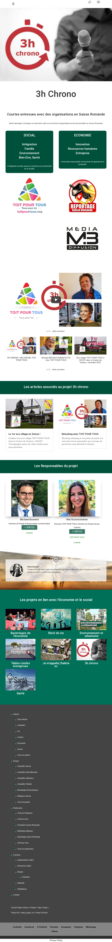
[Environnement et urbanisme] (91, 619)
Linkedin (29, 533)
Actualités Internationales (27, 772)
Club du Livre (23, 819)
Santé (20, 693)
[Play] (56, 299)
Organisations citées (26, 860)
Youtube (54, 927)
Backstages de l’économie (20, 634)
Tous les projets (24, 802)
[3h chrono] (91, 649)
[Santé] (20, 679)
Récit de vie (56, 633)
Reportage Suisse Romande (29, 837)
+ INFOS (29, 527)
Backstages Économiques (28, 790)
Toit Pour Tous (23, 843)
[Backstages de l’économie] (20, 619)
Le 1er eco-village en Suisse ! (24, 434)
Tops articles (22, 719)
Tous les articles (24, 755)
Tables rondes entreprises (20, 664)
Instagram (66, 927)
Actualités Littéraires (26, 778)
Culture (20, 737)
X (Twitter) (42, 927)
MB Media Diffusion (25, 831)
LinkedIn (77, 543)
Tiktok (54, 931)
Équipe (20, 872)
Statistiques (22, 889)
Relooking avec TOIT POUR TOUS (80, 434)
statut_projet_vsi (27, 913)
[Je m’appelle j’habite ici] (56, 649)
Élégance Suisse (24, 796)
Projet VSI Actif (41, 913)
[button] (58, 331)
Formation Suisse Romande (29, 825)
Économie (22, 743)
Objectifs (21, 883)
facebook (29, 927)
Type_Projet (42, 908)
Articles (16, 714)
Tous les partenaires (26, 849)
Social (20, 749)
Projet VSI (15, 913)
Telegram (78, 927)
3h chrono (91, 663)
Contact (16, 895)
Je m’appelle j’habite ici (56, 664)
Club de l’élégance (25, 813)
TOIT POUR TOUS (77, 537)
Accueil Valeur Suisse (19, 908)
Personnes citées (24, 866)
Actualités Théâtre (25, 784)
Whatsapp (91, 927)
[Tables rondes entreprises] (20, 649)
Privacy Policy (56, 940)
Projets (16, 761)
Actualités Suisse (24, 766)
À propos (16, 855)
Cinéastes (26, 877)
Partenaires (17, 808)
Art (19, 731)
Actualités (21, 725)
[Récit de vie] (56, 619)
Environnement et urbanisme (91, 634)
